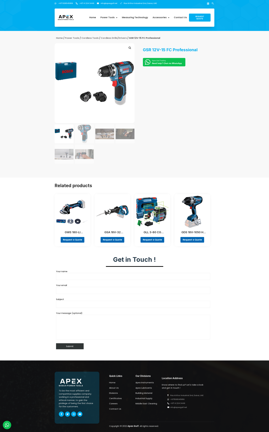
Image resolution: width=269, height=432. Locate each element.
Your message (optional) (69, 313)
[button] (200, 18)
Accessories (160, 17)
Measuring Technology (135, 17)
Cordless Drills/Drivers (114, 38)
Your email (61, 285)
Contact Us (180, 17)
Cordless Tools (90, 38)
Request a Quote (72, 239)
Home (92, 17)
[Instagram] (73, 414)
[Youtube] (79, 414)
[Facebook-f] (61, 414)
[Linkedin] (208, 4)
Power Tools (107, 17)
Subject (60, 299)
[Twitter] (67, 414)
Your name (61, 271)
